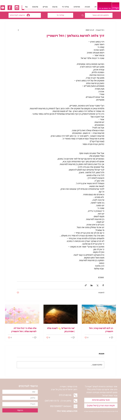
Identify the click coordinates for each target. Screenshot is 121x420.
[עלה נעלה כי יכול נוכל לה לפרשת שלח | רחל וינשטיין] (22, 314)
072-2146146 (65, 395)
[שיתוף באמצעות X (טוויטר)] (97, 285)
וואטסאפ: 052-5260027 (60, 406)
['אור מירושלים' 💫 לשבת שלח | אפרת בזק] (60, 314)
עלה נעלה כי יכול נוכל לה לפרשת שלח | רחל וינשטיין (23, 330)
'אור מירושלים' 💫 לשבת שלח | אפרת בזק (61, 330)
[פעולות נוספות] (18, 30)
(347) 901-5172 (52, 400)
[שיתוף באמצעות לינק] (86, 285)
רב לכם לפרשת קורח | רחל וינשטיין (101, 330)
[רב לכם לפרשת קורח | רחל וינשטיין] (99, 314)
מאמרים (101, 277)
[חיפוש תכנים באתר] (82, 15)
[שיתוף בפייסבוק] (103, 285)
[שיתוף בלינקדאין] (91, 285)
